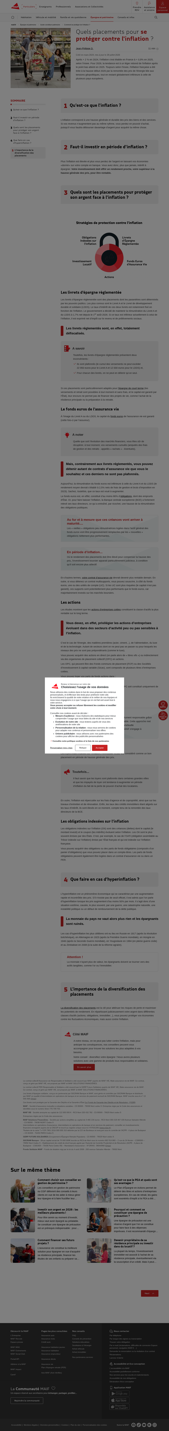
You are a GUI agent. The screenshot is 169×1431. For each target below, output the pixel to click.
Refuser (82, 748)
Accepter (100, 748)
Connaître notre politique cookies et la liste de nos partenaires (81, 741)
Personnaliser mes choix (61, 748)
